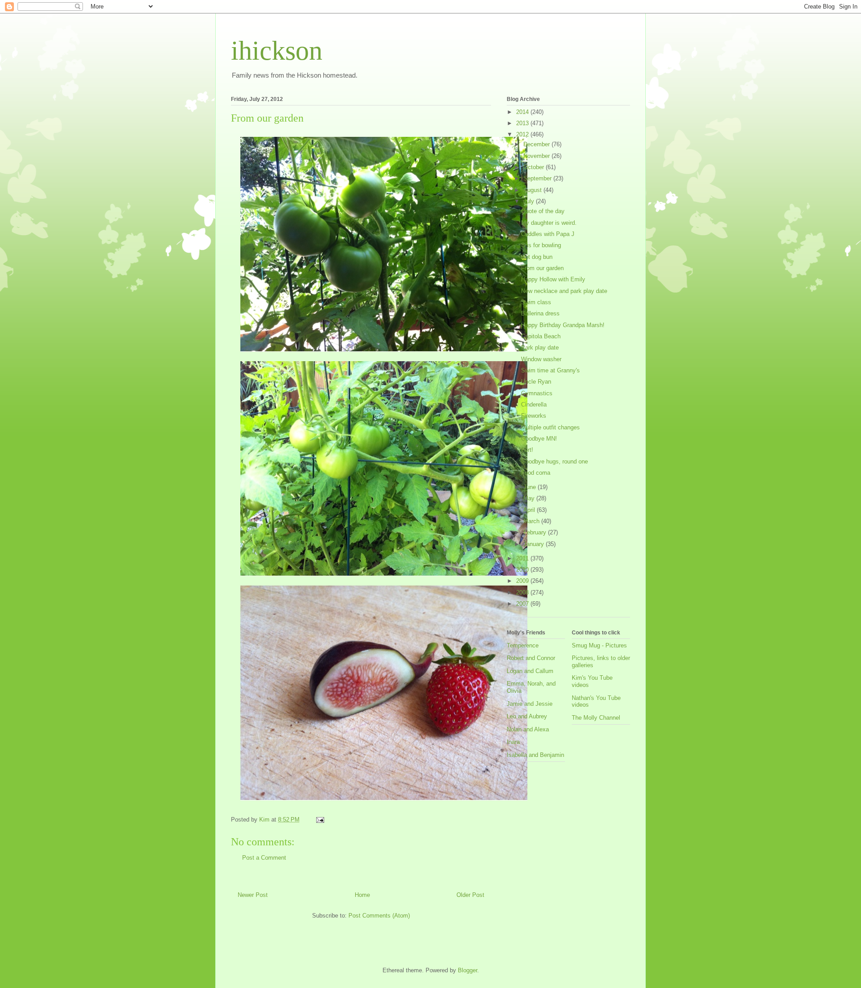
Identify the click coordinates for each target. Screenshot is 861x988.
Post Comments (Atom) (379, 915)
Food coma (535, 472)
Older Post (470, 895)
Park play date (540, 347)
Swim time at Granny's (550, 370)
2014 (523, 112)
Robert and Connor (531, 658)
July (529, 201)
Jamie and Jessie (529, 703)
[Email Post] (319, 819)
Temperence (523, 645)
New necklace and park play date (564, 291)
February (535, 532)
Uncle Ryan (536, 381)
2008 (523, 592)
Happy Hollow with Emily (553, 279)
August (533, 190)
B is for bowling (541, 245)
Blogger (467, 970)
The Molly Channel (596, 717)
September (538, 178)
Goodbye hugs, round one (554, 461)
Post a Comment (264, 857)
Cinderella (534, 404)
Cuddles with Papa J (547, 234)
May (529, 498)
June (530, 487)
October (534, 167)
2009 (523, 580)
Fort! (527, 449)
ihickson (276, 51)
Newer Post (253, 895)
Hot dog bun (536, 257)
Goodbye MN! (539, 438)
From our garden (542, 268)
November (537, 156)
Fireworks (533, 415)
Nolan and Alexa (528, 729)
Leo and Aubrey (527, 716)
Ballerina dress (540, 313)
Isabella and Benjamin (535, 755)
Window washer (541, 359)
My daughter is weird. (549, 222)
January (534, 544)
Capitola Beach (541, 336)
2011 (523, 558)
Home (362, 895)
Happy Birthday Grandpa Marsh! (562, 325)
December (537, 144)
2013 (523, 123)
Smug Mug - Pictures (599, 645)
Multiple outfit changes (550, 427)
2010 (523, 569)
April (530, 510)
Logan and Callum (530, 671)
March (532, 521)
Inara (513, 742)
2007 (523, 603)
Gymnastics (536, 393)
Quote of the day (543, 211)
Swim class (536, 302)
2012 (523, 134)
